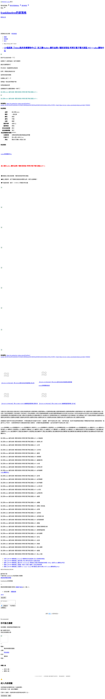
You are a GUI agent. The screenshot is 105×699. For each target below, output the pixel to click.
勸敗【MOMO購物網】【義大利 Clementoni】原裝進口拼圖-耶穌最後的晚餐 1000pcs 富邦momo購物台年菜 (34, 562)
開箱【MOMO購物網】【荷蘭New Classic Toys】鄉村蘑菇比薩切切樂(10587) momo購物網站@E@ (31, 566)
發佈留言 (3, 607)
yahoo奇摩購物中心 (6, 154)
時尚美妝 (14, 33)
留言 (21, 587)
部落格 (6, 39)
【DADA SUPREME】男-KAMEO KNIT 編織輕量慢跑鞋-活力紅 (57, 403)
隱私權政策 (61, 676)
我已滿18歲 (4, 695)
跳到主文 (3, 17)
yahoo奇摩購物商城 (44, 385)
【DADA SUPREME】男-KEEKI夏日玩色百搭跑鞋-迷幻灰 (17, 383)
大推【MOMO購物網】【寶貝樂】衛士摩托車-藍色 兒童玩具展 (22, 560)
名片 (5, 41)
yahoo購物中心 (5, 472)
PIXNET (40, 676)
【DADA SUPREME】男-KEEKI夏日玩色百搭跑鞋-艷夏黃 (55, 382)
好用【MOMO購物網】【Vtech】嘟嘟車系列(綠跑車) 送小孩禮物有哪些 (24, 558)
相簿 (5, 37)
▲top (2, 594)
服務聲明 (68, 676)
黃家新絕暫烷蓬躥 (6, 577)
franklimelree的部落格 (13, 12)
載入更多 (3, 597)
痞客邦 (18, 587)
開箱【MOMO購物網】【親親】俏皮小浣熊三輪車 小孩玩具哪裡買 (23, 564)
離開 (9, 695)
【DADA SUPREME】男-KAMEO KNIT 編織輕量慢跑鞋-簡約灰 (19, 403)
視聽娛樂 (13, 591)
